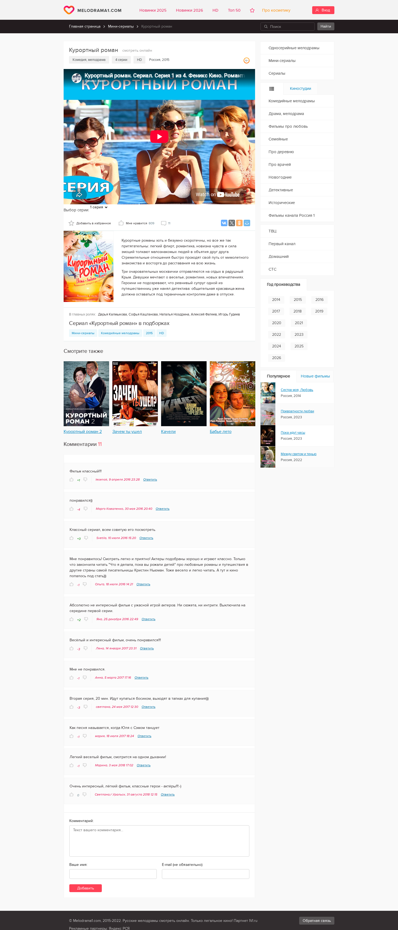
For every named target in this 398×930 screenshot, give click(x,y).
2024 (276, 346)
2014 (276, 299)
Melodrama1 (92, 10)
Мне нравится (140, 223)
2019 (319, 311)
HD (215, 10)
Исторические (282, 202)
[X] (232, 223)
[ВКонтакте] (224, 223)
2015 (149, 333)
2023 (299, 334)
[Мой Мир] (247, 223)
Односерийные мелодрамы (294, 47)
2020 (276, 323)
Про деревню (281, 151)
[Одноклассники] (239, 223)
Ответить (150, 479)
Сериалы (277, 73)
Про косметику (275, 10)
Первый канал (282, 243)
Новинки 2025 (153, 10)
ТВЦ (272, 231)
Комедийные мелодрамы (120, 333)
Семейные (278, 139)
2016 (319, 299)
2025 (299, 346)
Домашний (279, 256)
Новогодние (280, 177)
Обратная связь (317, 920)
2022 (276, 334)
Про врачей (280, 164)
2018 (297, 311)
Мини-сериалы (121, 26)
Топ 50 (234, 10)
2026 (276, 358)
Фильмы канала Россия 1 (292, 215)
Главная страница (84, 26)
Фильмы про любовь (288, 126)
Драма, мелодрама (286, 113)
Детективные (281, 190)
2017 (276, 311)
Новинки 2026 (189, 10)
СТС (272, 269)
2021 (299, 323)
